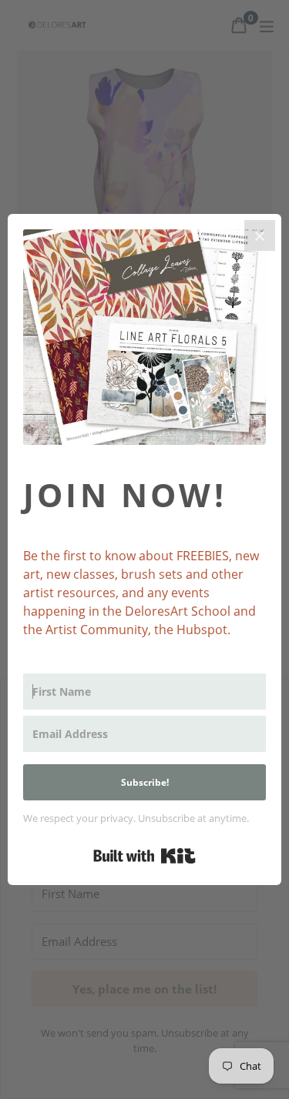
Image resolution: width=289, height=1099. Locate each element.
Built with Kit (144, 856)
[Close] (259, 235)
